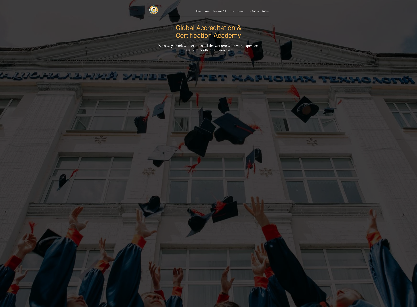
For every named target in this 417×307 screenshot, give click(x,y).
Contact (265, 11)
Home (198, 11)
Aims (232, 11)
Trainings (241, 11)
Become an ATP (220, 11)
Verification (254, 11)
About (207, 11)
